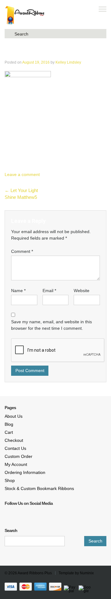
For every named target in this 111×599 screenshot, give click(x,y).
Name (18, 290)
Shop (10, 480)
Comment (22, 251)
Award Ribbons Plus (35, 573)
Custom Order (18, 456)
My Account (16, 464)
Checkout (14, 440)
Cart (9, 432)
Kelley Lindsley (68, 62)
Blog (9, 424)
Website (81, 290)
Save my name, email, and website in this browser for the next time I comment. (51, 325)
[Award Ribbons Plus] (25, 15)
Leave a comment (22, 174)
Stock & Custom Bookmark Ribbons (39, 488)
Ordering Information (25, 472)
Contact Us (15, 448)
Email (49, 290)
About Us (14, 416)
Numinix (87, 573)
